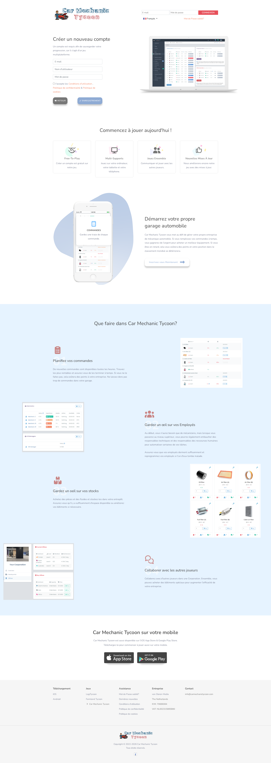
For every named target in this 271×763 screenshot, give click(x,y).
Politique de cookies (128, 713)
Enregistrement (91, 100)
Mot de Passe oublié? (194, 18)
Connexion (208, 12)
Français (151, 18)
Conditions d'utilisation (81, 83)
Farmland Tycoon (94, 699)
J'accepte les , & (74, 88)
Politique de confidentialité (67, 87)
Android (57, 699)
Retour (61, 100)
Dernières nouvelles (128, 699)
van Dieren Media (160, 694)
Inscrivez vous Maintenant (163, 262)
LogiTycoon (91, 694)
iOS (54, 694)
